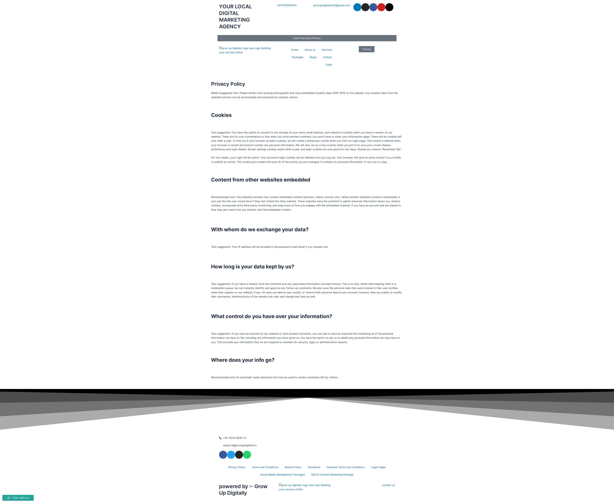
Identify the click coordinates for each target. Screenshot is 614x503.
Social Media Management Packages (282, 474)
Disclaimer (314, 467)
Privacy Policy (236, 467)
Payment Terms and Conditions (346, 467)
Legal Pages (378, 467)
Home (294, 49)
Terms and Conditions (265, 467)
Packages (297, 57)
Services (327, 49)
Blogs (313, 57)
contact (327, 57)
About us (310, 49)
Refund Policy (293, 467)
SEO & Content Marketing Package (332, 474)
